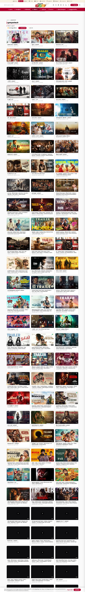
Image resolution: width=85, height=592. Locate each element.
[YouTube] (58, 5)
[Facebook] (53, 5)
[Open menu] (80, 5)
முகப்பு (8, 20)
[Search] (69, 5)
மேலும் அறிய (70, 589)
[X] (56, 5)
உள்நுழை (75, 4)
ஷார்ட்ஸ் (30, 27)
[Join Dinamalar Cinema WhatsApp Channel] (63, 5)
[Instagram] (61, 5)
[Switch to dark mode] (66, 5)
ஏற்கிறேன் (77, 589)
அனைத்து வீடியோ (12, 27)
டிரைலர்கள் (22, 27)
